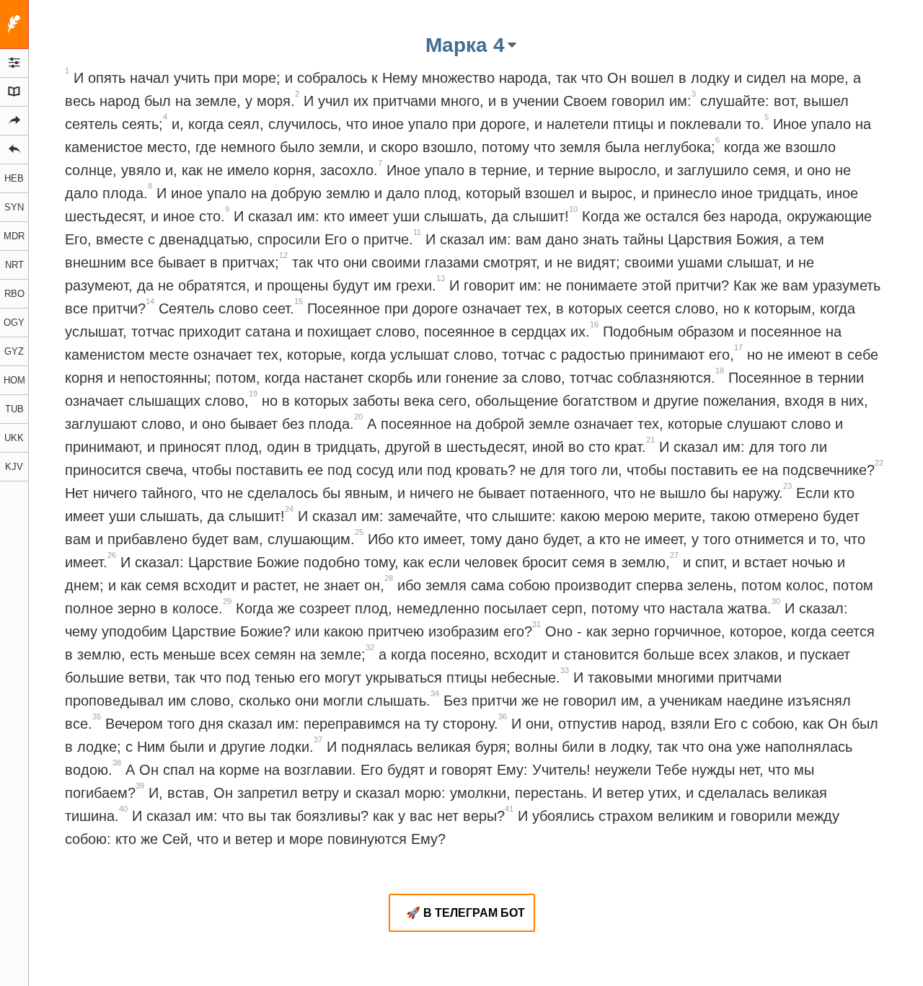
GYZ (14, 351)
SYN (14, 207)
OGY (14, 322)
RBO (14, 293)
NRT (14, 264)
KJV (14, 466)
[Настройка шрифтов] (14, 63)
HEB (14, 178)
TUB (14, 409)
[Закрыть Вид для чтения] (14, 24)
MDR (14, 236)
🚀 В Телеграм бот (465, 913)
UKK (14, 437)
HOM (14, 380)
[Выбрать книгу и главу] (14, 92)
